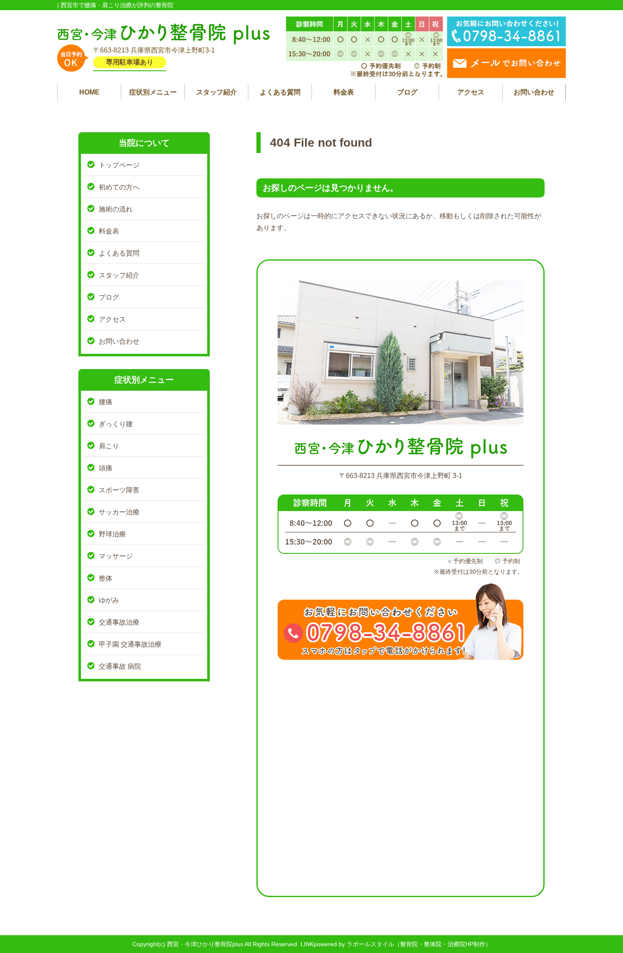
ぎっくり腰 (116, 424)
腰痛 (105, 402)
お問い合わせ (534, 92)
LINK (307, 944)
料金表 (344, 92)
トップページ (119, 165)
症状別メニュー (153, 92)
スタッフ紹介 (216, 92)
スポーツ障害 (119, 490)
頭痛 (105, 468)
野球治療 (112, 534)
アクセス (470, 92)
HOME (89, 92)
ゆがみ (109, 600)
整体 (105, 578)
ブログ (407, 92)
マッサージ (116, 556)
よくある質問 (280, 92)
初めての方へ (119, 187)
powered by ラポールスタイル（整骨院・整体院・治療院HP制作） (402, 944)
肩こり (109, 446)
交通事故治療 (119, 622)
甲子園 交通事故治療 (130, 644)
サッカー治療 (119, 512)
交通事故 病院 (120, 666)
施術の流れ (116, 209)
